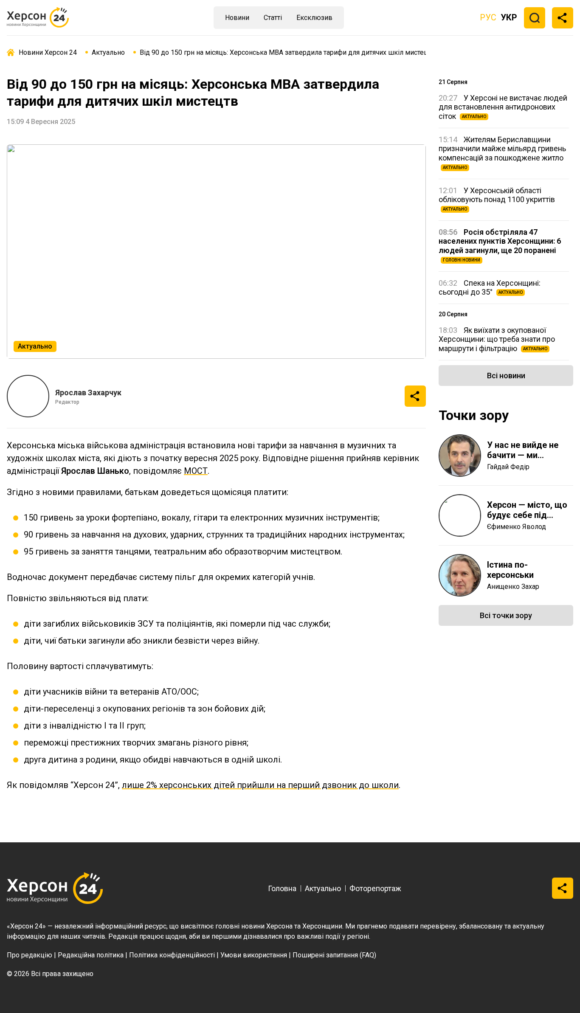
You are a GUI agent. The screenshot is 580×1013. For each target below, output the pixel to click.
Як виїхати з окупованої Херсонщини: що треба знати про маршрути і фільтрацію (497, 339)
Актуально (323, 888)
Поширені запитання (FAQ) (334, 955)
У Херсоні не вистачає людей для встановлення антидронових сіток (503, 107)
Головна (282, 888)
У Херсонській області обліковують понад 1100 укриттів (497, 198)
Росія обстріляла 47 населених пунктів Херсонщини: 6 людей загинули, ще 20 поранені (500, 245)
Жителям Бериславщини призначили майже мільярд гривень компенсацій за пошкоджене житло (502, 152)
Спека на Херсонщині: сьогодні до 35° (490, 288)
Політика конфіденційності (172, 955)
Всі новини (506, 375)
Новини (237, 18)
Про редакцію (29, 955)
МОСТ (196, 471)
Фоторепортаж (375, 888)
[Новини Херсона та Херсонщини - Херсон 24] (42, 17)
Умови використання (253, 955)
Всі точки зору (506, 615)
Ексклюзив (314, 18)
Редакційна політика (91, 955)
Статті (273, 18)
